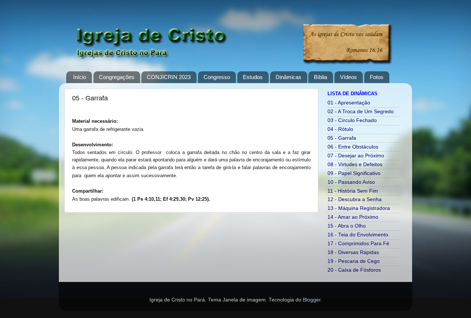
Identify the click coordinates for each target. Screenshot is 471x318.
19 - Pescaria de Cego (353, 261)
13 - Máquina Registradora (358, 208)
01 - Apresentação (348, 103)
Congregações (116, 77)
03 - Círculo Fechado (352, 120)
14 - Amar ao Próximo (352, 217)
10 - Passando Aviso (351, 182)
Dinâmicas (288, 77)
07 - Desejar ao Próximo (355, 155)
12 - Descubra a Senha (354, 199)
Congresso (216, 77)
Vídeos (348, 77)
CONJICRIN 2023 (169, 77)
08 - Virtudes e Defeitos (354, 164)
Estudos (253, 77)
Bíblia (320, 77)
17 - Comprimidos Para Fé (358, 243)
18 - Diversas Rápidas (353, 252)
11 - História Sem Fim (352, 191)
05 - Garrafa (341, 138)
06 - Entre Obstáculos (352, 147)
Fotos (376, 77)
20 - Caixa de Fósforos (354, 270)
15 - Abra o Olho (346, 226)
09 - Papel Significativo (353, 173)
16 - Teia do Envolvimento (357, 234)
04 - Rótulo (340, 129)
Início (79, 77)
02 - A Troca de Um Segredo (360, 111)
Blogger (312, 300)
